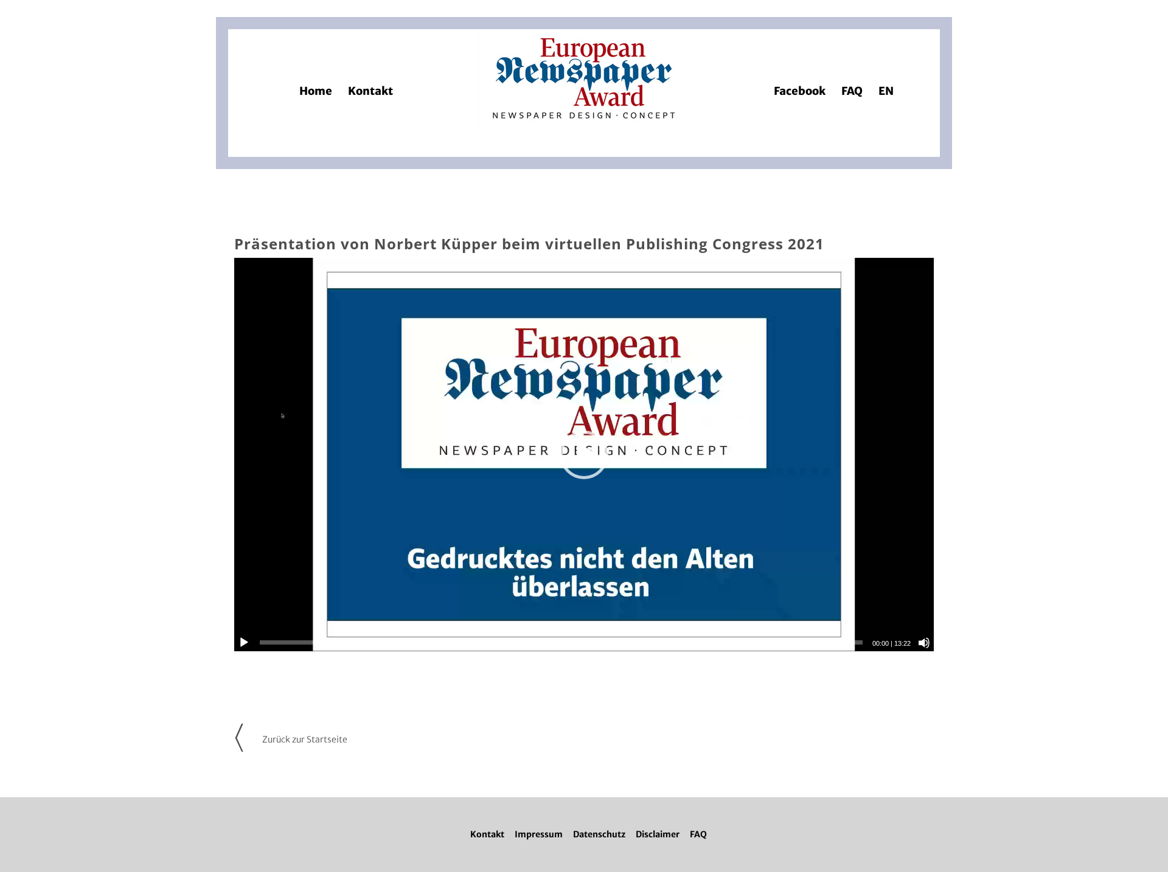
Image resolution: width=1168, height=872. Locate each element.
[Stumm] (924, 643)
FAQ (698, 834)
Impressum (539, 834)
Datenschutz (599, 834)
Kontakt (487, 834)
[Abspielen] (244, 643)
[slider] (561, 642)
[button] (584, 455)
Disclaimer (658, 834)
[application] (584, 454)
